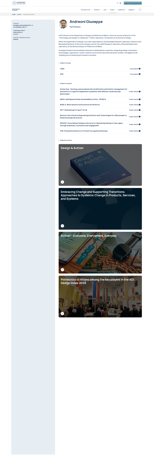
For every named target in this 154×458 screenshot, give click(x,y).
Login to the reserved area (132, 3)
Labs (104, 10)
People (112, 10)
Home (13, 14)
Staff (19, 14)
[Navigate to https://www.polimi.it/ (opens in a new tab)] (18, 3)
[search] (140, 10)
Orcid (15, 34)
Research (97, 10)
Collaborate (121, 10)
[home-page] (16, 9)
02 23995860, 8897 (19, 27)
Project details (133, 91)
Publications (17, 32)
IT (117, 3)
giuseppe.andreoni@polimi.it (22, 25)
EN (120, 3)
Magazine (131, 10)
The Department (85, 10)
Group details (134, 69)
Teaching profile (18, 30)
